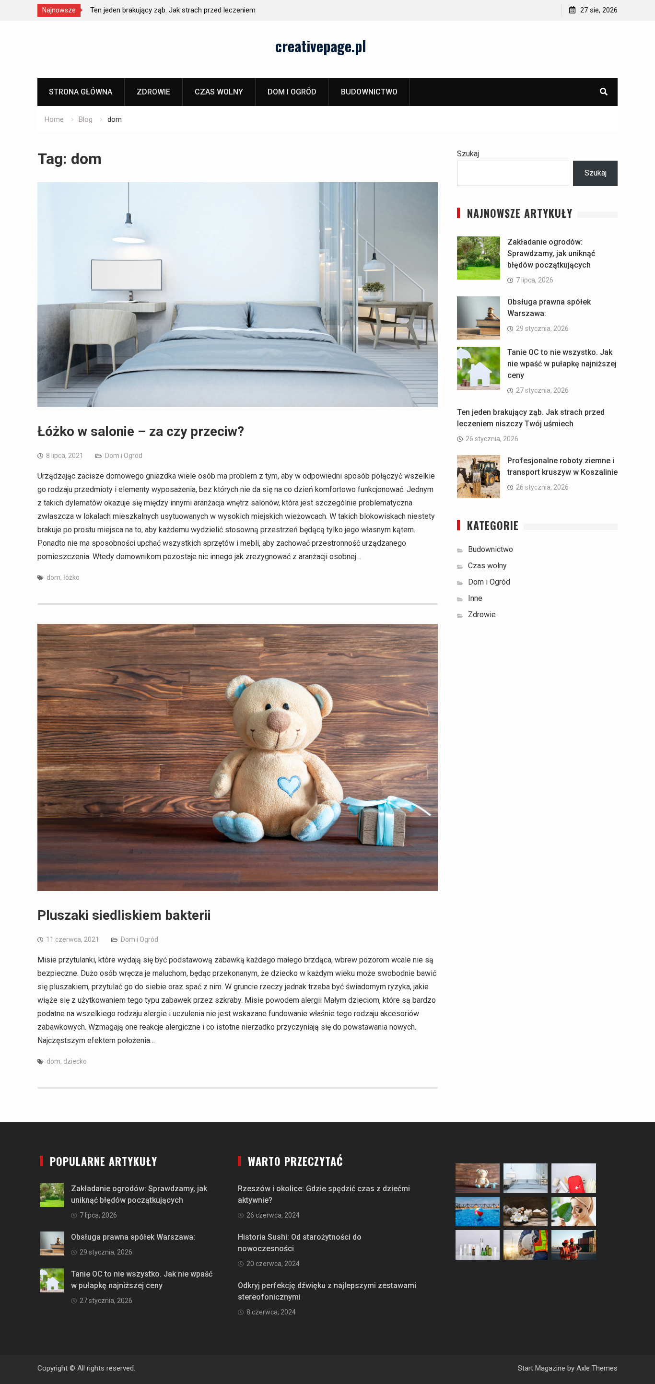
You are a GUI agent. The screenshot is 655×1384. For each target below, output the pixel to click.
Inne (475, 598)
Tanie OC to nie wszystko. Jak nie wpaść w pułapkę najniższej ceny (562, 364)
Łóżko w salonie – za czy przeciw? (140, 431)
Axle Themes (597, 1368)
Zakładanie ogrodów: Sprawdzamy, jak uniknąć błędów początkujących (551, 253)
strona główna (80, 91)
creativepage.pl (320, 46)
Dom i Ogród (292, 91)
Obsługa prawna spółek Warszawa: (133, 1237)
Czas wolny (219, 91)
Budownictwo (369, 91)
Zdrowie (153, 91)
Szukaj (468, 153)
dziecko (75, 1061)
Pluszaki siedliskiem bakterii (124, 915)
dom (53, 577)
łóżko (71, 577)
